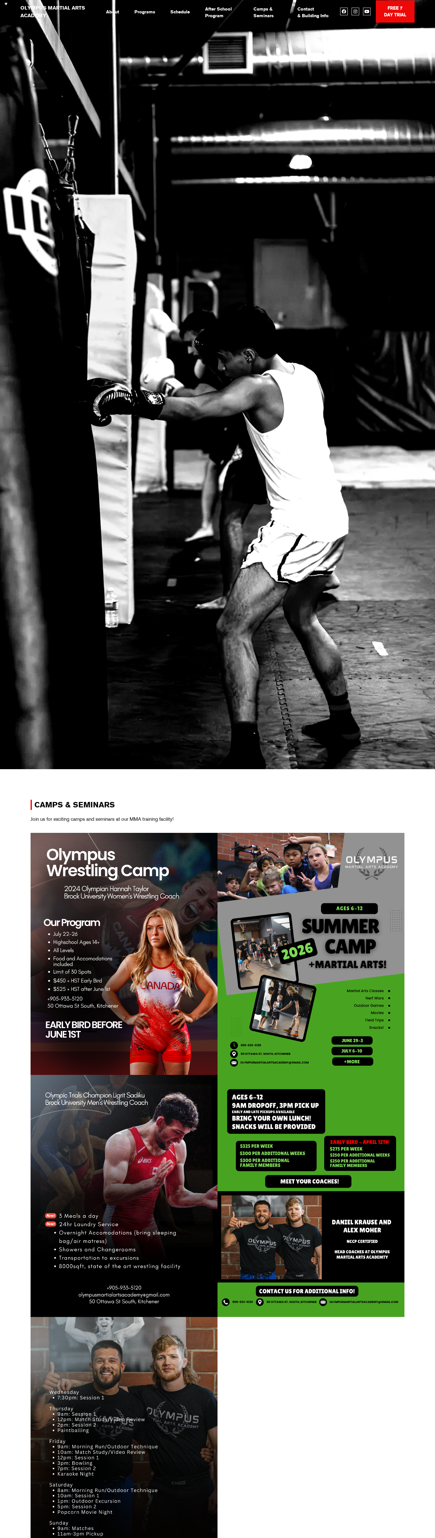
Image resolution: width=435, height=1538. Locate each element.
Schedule (180, 12)
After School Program (218, 12)
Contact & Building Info (313, 12)
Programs (144, 12)
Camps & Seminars (263, 12)
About (112, 12)
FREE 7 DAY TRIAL (395, 11)
